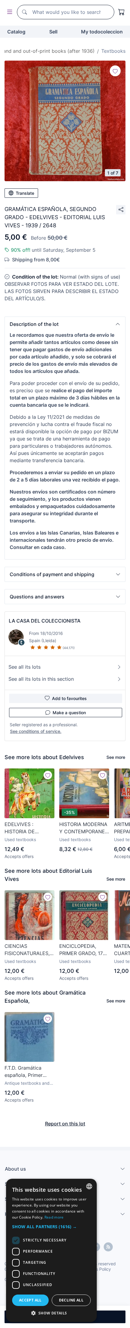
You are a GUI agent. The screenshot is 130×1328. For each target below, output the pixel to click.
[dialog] (51, 1250)
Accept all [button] (30, 1300)
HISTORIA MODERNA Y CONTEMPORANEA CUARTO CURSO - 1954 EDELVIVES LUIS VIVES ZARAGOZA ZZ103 (83, 828)
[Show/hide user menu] (8, 12)
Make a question (69, 712)
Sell (53, 32)
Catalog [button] (16, 32)
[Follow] (115, 70)
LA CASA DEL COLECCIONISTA (44, 621)
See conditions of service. (35, 731)
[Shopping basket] (121, 12)
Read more (54, 1217)
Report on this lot (65, 1124)
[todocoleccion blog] (108, 1246)
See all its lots (24, 667)
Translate (25, 193)
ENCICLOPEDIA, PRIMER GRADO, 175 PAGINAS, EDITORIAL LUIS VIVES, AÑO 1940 (83, 950)
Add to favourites (69, 698)
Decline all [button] (71, 1300)
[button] (65, 324)
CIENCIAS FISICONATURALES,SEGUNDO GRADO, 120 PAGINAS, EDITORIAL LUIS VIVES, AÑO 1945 (29, 950)
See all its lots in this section (41, 679)
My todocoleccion (102, 32)
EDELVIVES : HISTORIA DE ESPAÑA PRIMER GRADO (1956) (24, 828)
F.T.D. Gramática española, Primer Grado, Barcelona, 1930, (25, 1072)
